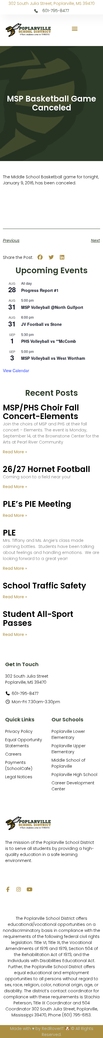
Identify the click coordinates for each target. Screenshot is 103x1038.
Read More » (15, 452)
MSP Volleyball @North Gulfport (52, 307)
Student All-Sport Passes (38, 619)
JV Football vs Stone (41, 324)
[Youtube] (29, 889)
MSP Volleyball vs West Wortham (53, 358)
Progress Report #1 (40, 290)
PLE (9, 532)
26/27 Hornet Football (46, 469)
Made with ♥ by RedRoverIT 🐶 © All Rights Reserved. (51, 1031)
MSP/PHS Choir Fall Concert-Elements (41, 412)
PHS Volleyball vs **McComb (48, 341)
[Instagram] (18, 889)
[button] (75, 28)
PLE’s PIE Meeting (37, 504)
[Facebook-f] (7, 889)
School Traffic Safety (44, 585)
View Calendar (16, 370)
